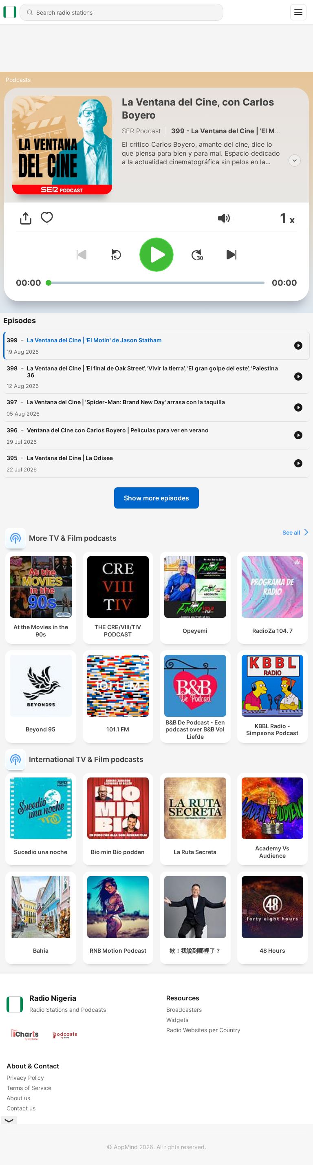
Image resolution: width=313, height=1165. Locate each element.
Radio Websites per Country (203, 1029)
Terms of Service (29, 1087)
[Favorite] (47, 218)
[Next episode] (230, 255)
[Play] (156, 255)
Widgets (177, 1019)
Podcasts (18, 79)
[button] (224, 218)
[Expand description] (295, 160)
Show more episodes (156, 498)
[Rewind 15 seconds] (116, 255)
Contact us (21, 1108)
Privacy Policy (25, 1077)
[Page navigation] (298, 12)
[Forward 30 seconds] (197, 255)
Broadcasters (184, 1009)
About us (18, 1098)
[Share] (26, 218)
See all (291, 532)
